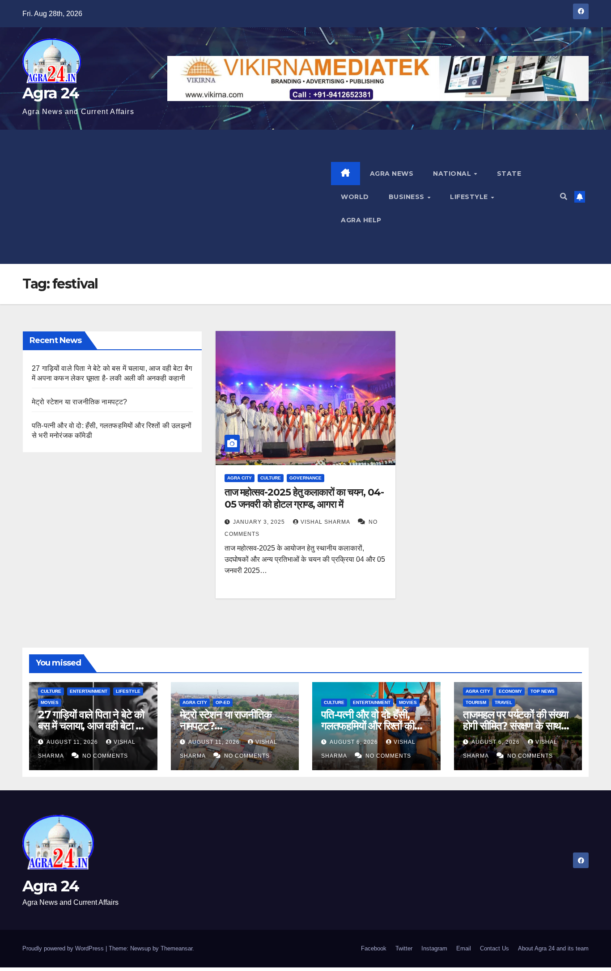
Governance (305, 477)
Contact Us (494, 948)
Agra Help (361, 220)
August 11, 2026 (73, 742)
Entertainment (88, 691)
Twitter (403, 948)
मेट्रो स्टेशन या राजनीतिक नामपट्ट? (79, 402)
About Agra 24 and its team (553, 948)
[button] (563, 196)
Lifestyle (470, 197)
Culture (270, 477)
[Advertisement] (176, 196)
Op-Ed (223, 702)
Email (463, 948)
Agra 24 (50, 93)
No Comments (105, 756)
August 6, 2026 (355, 742)
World (355, 197)
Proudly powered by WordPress (64, 948)
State (509, 174)
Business (408, 197)
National (453, 174)
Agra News (392, 174)
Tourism (476, 702)
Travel (503, 702)
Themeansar (176, 948)
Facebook (373, 948)
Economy (510, 691)
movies (50, 702)
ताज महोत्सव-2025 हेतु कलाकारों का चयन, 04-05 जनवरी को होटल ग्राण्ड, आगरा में (304, 498)
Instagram (434, 948)
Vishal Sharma (326, 522)
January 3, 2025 (260, 522)
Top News (542, 691)
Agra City (239, 477)
